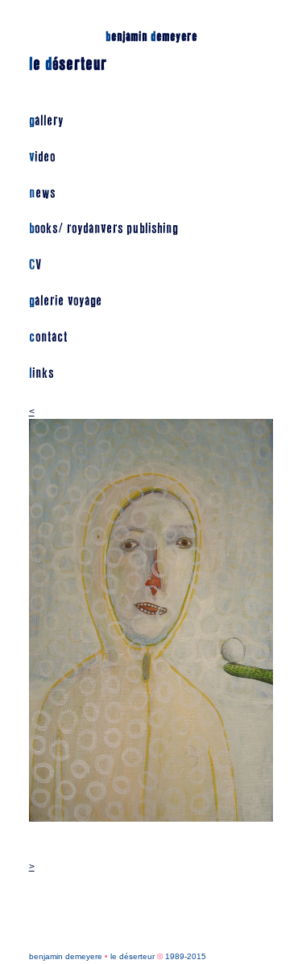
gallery (46, 121)
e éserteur (68, 64)
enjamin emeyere (151, 36)
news (42, 193)
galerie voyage (65, 301)
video (42, 157)
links (41, 373)
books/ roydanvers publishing (103, 228)
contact (48, 337)
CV (35, 264)
